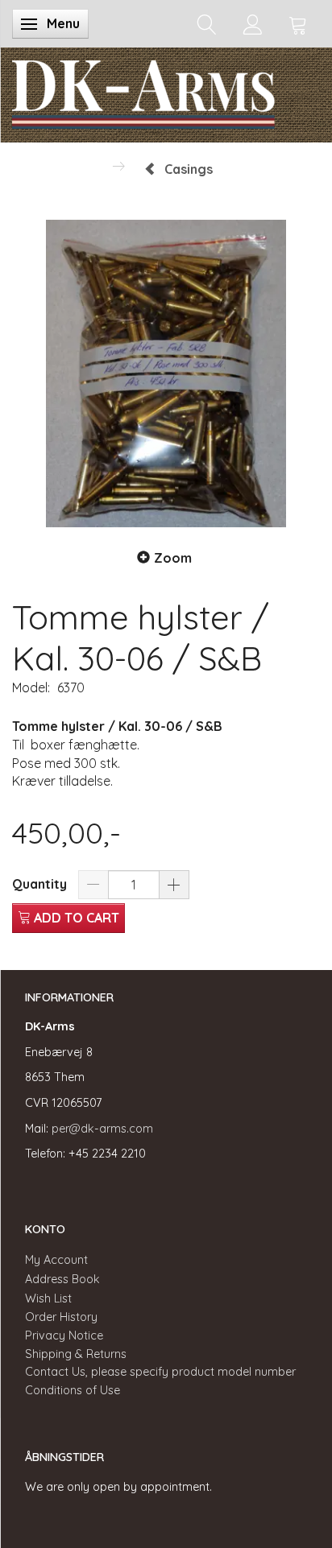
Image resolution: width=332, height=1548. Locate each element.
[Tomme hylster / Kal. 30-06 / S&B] (166, 373)
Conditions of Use (72, 1390)
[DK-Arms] (143, 91)
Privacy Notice (64, 1335)
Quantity (41, 884)
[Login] (252, 23)
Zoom (173, 558)
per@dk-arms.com (102, 1128)
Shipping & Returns (76, 1354)
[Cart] (298, 23)
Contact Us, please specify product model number (160, 1371)
